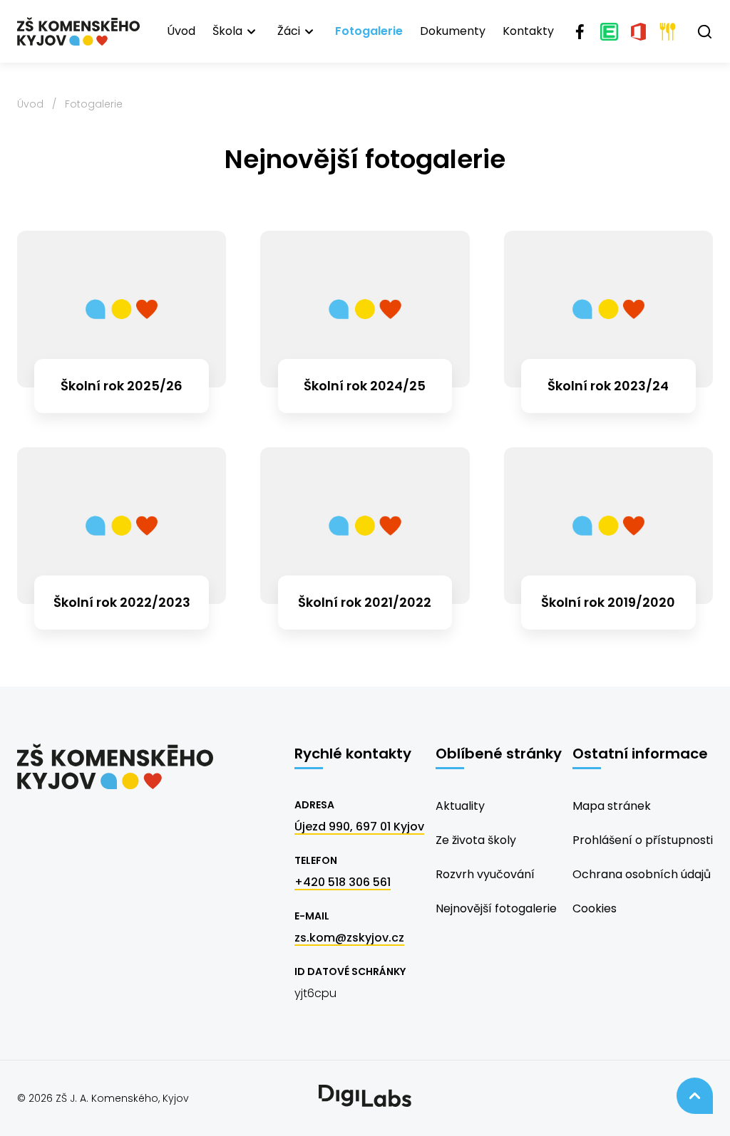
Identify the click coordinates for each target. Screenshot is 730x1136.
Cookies (594, 908)
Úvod (181, 31)
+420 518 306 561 (342, 882)
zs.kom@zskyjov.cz (349, 937)
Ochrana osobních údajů (641, 874)
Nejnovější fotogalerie (496, 908)
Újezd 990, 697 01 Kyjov (359, 826)
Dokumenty (452, 31)
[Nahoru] (695, 1096)
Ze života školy (476, 840)
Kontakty (528, 31)
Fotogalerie (369, 31)
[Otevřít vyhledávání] (704, 32)
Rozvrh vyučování (485, 874)
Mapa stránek (611, 806)
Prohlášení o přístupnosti (642, 840)
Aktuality (460, 806)
